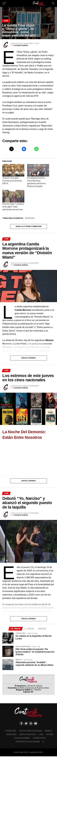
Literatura (10, 731)
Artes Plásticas (27, 734)
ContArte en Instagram (28, 742)
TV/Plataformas (22, 738)
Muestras (12, 734)
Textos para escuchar (30, 731)
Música (48, 731)
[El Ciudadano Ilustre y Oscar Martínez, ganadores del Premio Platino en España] (38, 170)
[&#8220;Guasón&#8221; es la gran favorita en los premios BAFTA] (13, 170)
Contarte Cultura (21, 45)
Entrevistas (39, 738)
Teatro (49, 734)
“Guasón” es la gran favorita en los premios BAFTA (12, 181)
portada (30, 218)
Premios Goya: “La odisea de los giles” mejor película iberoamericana (13, 207)
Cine (41, 734)
